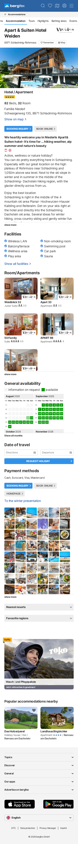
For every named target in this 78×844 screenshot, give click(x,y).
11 (54, 409)
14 (40, 413)
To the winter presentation (22, 501)
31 (10, 426)
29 (28, 422)
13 (61, 409)
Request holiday (38, 461)
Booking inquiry (17, 128)
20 (61, 413)
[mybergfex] (64, 5)
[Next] (72, 68)
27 (21, 422)
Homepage (14, 493)
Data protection (27, 828)
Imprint (63, 828)
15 (43, 413)
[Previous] (6, 68)
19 (58, 413)
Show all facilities (16, 264)
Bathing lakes (59, 20)
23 (31, 418)
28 (24, 422)
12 (58, 409)
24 (10, 422)
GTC (13, 828)
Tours (31, 20)
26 (17, 422)
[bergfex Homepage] (14, 6)
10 (51, 409)
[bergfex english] (10, 150)
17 (51, 413)
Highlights (43, 20)
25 (13, 422)
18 (54, 413)
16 (47, 413)
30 (31, 422)
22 (43, 418)
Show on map (14, 119)
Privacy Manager (48, 828)
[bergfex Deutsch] (5, 150)
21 (40, 418)
